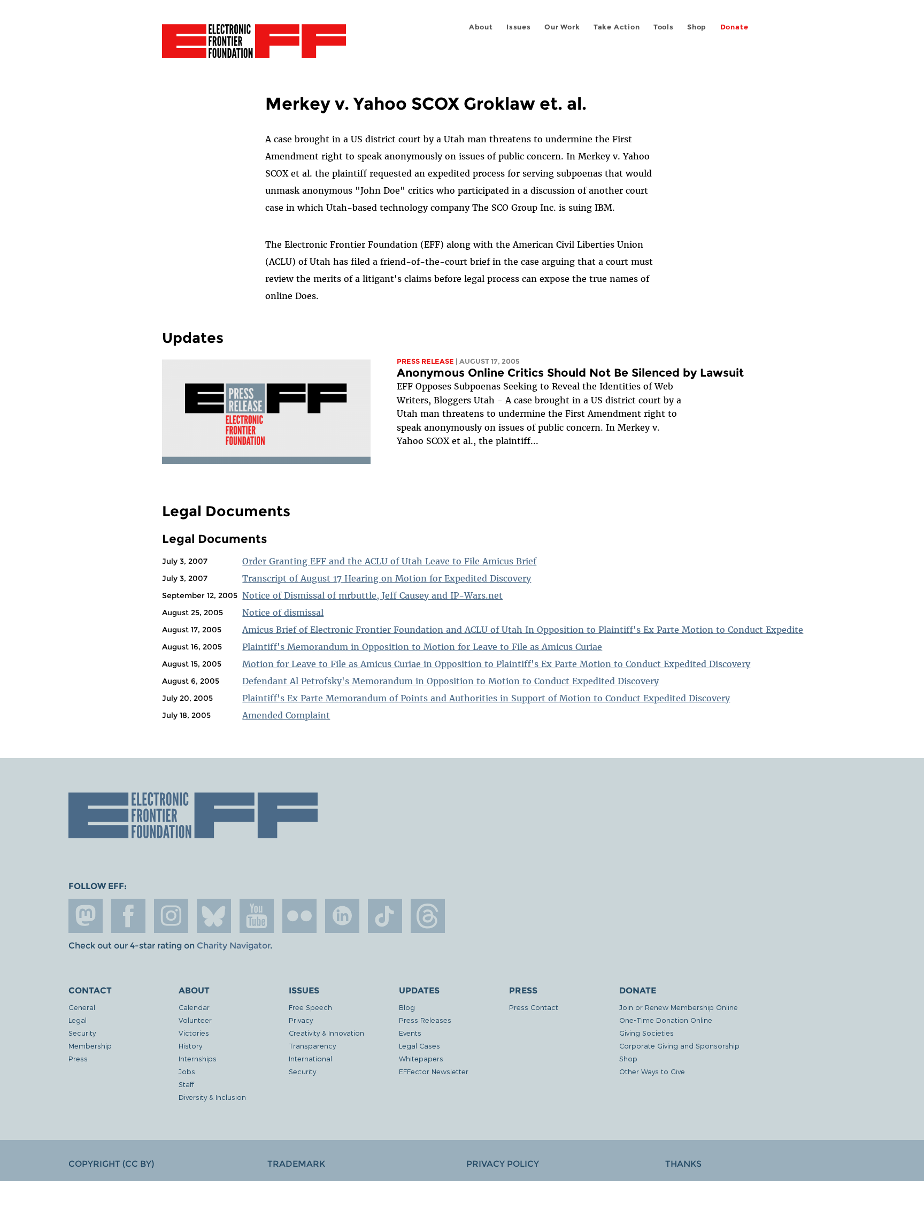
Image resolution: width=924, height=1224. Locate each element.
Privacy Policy (502, 1164)
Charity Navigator (233, 945)
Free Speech (310, 1007)
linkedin (342, 916)
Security (82, 1033)
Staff (186, 1084)
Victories (194, 1033)
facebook (128, 916)
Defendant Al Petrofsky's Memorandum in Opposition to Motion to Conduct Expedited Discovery (450, 681)
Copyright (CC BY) (111, 1164)
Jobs (187, 1071)
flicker (299, 916)
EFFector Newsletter (433, 1071)
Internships (198, 1058)
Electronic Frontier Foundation (254, 47)
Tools (663, 27)
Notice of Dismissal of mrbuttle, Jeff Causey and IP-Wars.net (372, 595)
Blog (407, 1007)
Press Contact (533, 1007)
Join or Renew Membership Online (678, 1007)
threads (428, 916)
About (481, 27)
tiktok (385, 916)
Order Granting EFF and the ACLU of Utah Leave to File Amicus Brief (389, 561)
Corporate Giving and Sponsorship (679, 1046)
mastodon (85, 916)
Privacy (301, 1020)
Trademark (296, 1164)
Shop (696, 27)
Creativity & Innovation (326, 1033)
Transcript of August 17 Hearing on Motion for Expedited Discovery (386, 578)
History (190, 1046)
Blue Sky (214, 916)
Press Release (425, 361)
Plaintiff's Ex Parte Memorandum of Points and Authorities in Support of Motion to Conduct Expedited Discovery (486, 698)
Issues (518, 27)
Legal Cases (419, 1046)
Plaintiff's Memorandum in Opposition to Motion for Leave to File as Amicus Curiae (422, 646)
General (81, 1007)
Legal (77, 1020)
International (310, 1058)
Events (410, 1033)
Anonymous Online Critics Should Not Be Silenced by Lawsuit (570, 372)
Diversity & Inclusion (212, 1097)
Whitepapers (421, 1058)
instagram (171, 916)
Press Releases (425, 1020)
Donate (734, 27)
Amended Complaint (286, 715)
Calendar (194, 1007)
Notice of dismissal (283, 612)
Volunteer (195, 1020)
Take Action (617, 27)
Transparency (312, 1046)
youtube (257, 916)
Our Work (562, 27)
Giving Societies (646, 1033)
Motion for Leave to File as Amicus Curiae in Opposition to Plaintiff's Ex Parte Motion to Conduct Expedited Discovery (496, 664)
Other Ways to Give (652, 1071)
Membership (90, 1046)
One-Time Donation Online (665, 1020)
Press (78, 1058)
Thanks (683, 1164)
